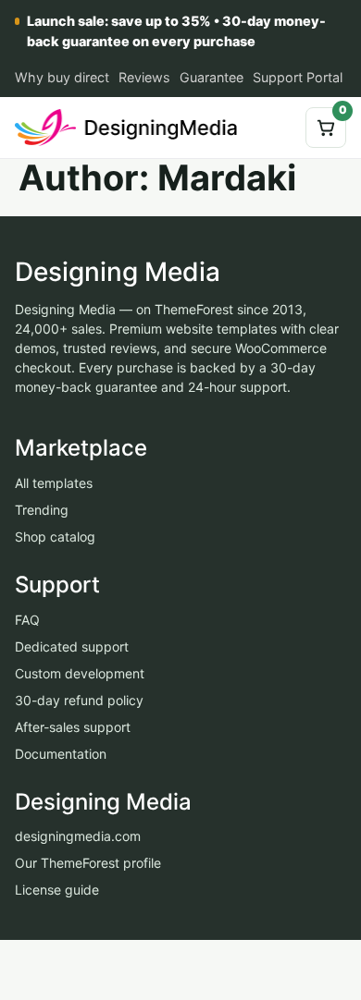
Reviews (144, 77)
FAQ (27, 620)
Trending (41, 510)
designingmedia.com (78, 837)
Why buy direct (62, 77)
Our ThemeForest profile (88, 864)
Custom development (79, 673)
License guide (57, 890)
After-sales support (73, 727)
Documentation (60, 754)
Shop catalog (55, 536)
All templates (54, 483)
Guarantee (211, 77)
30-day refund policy (79, 700)
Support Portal (297, 77)
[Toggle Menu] (276, 127)
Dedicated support (72, 646)
